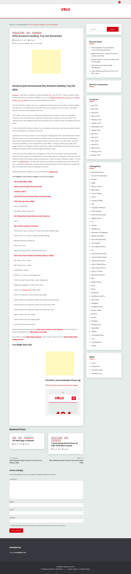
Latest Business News (99, 254)
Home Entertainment (98, 239)
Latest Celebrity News (99, 257)
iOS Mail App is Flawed (23, 440)
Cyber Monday (96, 211)
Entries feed (95, 366)
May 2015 (95, 109)
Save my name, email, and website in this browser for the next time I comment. (38, 525)
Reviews (94, 314)
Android (94, 179)
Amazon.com (24, 161)
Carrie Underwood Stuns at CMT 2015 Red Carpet (64, 444)
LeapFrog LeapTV (20, 191)
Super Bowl (95, 328)
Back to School (96, 186)
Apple (14, 437)
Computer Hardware (98, 208)
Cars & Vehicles (96, 193)
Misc (92, 278)
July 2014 (94, 134)
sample (27, 444)
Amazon (15, 95)
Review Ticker (96, 310)
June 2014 (94, 137)
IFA (92, 250)
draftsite (32, 40)
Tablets (93, 331)
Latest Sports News (98, 268)
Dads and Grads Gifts (98, 215)
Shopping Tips (96, 324)
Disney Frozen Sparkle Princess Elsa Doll (28, 186)
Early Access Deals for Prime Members (50, 329)
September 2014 (97, 127)
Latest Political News (98, 264)
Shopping (94, 321)
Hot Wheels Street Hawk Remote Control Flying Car (32, 216)
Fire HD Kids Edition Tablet (23, 181)
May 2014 (95, 141)
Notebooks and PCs (98, 296)
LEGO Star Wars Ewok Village (24, 201)
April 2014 (95, 144)
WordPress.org (96, 373)
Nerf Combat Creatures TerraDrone (26, 226)
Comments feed (96, 370)
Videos (93, 346)
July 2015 (94, 105)
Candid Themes (84, 569)
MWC (93, 285)
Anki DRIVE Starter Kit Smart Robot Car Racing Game (32, 196)
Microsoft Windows (98, 275)
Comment (13, 479)
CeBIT (93, 197)
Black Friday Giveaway (34, 337)
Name (12, 502)
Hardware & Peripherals (99, 232)
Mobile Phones (96, 282)
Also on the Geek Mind (99, 176)
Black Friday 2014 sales (38, 332)
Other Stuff (95, 300)
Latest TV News (56, 437)
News (28, 32)
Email (11, 510)
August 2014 (95, 130)
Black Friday (95, 190)
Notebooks (95, 292)
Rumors (93, 317)
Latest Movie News (98, 261)
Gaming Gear (95, 229)
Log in (93, 363)
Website (12, 518)
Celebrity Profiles (97, 201)
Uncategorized (37, 32)
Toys (93, 339)
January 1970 (96, 155)
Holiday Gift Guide (18, 32)
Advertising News (97, 172)
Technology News (97, 335)
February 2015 (96, 120)
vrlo (65, 9)
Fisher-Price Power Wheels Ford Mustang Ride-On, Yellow (34, 255)
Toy (50, 95)
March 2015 (95, 116)
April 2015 (95, 112)
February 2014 (96, 151)
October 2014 (96, 123)
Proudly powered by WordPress (52, 569)
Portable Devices (97, 307)
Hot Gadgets (95, 243)
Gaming (93, 225)
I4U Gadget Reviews (98, 246)
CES (92, 204)
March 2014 (95, 148)
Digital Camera (96, 218)
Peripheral (94, 303)
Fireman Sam (26, 290)
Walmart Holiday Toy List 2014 (61, 98)
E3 (92, 222)
